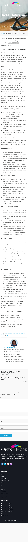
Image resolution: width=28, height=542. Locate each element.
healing (3, 335)
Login (2, 495)
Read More (6, 364)
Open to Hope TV (6, 504)
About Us (3, 478)
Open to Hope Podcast (7, 506)
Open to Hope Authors (7, 512)
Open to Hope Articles (7, 510)
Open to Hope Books (7, 508)
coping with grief (8, 334)
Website (2, 428)
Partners (3, 491)
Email (1, 421)
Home (2, 33)
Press (2, 476)
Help (2, 482)
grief (15, 334)
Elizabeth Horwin (10, 347)
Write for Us (4, 493)
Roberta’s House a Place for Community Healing (10, 372)
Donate (3, 489)
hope (7, 335)
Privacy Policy (5, 480)
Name (2, 415)
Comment (3, 398)
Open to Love (5, 514)
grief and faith (21, 334)
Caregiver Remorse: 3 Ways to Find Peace (13, 378)
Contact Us (4, 497)
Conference (4, 516)
